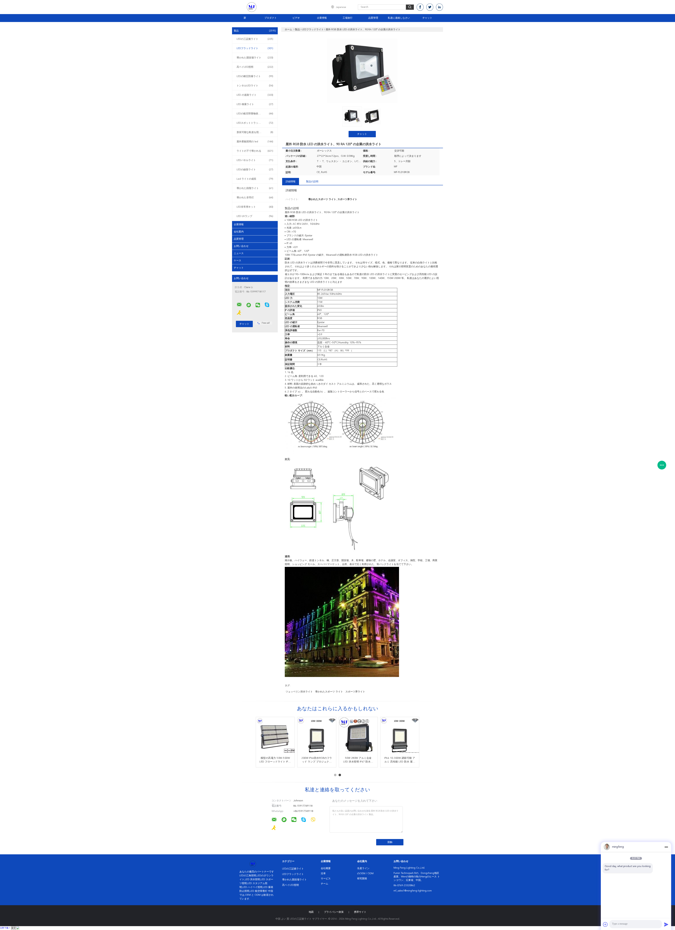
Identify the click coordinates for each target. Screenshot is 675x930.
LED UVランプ (255, 216)
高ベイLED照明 (255, 67)
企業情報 (322, 18)
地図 (311, 912)
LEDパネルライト (255, 160)
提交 (13, 928)
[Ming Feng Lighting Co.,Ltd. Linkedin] (439, 7)
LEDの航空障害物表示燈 (255, 113)
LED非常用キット (255, 207)
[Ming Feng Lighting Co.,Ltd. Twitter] (429, 7)
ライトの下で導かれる (255, 151)
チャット (427, 18)
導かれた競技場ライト (255, 57)
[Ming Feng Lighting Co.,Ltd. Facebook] (420, 7)
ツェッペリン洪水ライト (299, 692)
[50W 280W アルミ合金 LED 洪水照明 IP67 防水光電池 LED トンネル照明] (358, 736)
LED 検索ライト (255, 104)
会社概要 (326, 868)
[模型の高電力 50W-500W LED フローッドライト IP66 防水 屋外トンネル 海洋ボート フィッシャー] (275, 736)
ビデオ (296, 18)
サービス (326, 878)
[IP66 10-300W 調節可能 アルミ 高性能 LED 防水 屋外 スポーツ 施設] (399, 736)
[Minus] (666, 847)
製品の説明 (312, 181)
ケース (237, 260)
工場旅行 (347, 18)
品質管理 (373, 18)
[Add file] (605, 924)
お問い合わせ (241, 246)
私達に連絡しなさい (399, 18)
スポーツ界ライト (355, 692)
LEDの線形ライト (255, 169)
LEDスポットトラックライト (255, 123)
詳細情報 (290, 181)
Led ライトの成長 (255, 179)
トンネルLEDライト (255, 85)
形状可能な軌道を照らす (255, 132)
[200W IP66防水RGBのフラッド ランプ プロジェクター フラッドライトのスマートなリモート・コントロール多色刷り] (316, 736)
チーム (324, 883)
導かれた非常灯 (255, 197)
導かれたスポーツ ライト (329, 692)
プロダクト (270, 18)
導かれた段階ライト (255, 188)
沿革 (323, 873)
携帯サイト (360, 912)
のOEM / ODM (365, 873)
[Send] (666, 924)
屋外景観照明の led (255, 141)
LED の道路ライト (255, 95)
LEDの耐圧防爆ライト (255, 76)
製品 (255, 31)
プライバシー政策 (334, 912)
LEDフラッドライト (255, 48)
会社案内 (239, 232)
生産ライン (363, 868)
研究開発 (362, 878)
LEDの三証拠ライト (255, 39)
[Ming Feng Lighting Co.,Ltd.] (239, 304)
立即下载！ (5, 928)
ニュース (239, 253)
